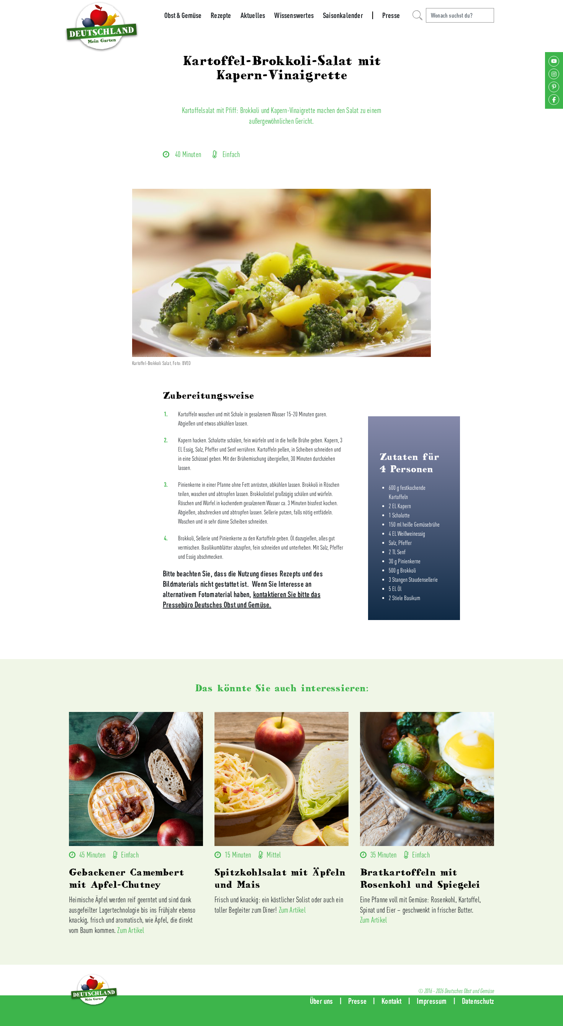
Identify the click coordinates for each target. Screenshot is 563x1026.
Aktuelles (253, 15)
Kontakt (391, 1001)
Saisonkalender (343, 15)
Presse (391, 15)
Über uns (321, 1001)
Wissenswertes (294, 15)
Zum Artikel (130, 930)
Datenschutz (478, 1001)
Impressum (432, 1001)
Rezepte (221, 15)
